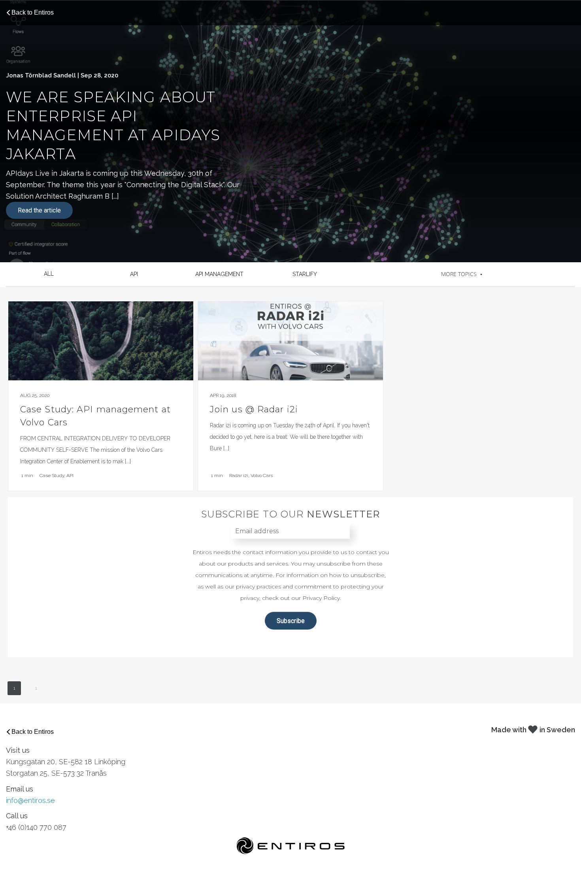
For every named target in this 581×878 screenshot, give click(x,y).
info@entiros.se (30, 800)
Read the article (39, 210)
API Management (219, 274)
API (134, 274)
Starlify (304, 274)
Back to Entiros (32, 12)
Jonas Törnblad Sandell (41, 75)
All (49, 274)
